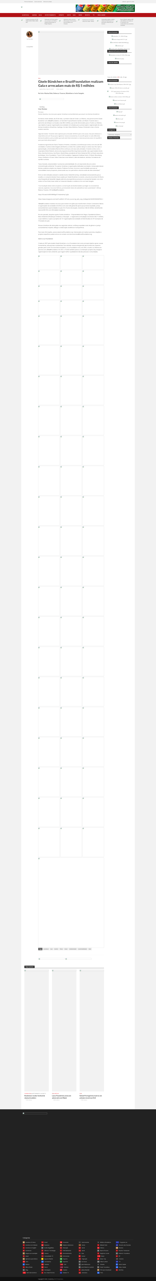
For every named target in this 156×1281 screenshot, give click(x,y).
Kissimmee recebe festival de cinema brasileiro (34, 1097)
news (66, 949)
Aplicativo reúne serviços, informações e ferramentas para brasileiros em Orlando (70, 21)
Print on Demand (28, 1)
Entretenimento (50, 15)
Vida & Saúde (101, 15)
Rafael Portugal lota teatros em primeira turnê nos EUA (91, 1097)
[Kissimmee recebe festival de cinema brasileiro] (36, 1030)
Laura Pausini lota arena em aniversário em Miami (61, 1097)
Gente (69, 15)
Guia (74, 15)
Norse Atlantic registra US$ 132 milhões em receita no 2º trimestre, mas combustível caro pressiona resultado (126, 22)
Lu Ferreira (30, 39)
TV (93, 15)
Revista (87, 15)
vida (90, 949)
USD (118, 77)
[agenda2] (51, 102)
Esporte (61, 15)
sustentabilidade (82, 949)
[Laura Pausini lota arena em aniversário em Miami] (64, 1030)
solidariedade (72, 949)
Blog (40, 15)
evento (56, 949)
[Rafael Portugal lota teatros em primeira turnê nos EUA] (92, 1030)
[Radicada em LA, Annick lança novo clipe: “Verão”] (80, 20)
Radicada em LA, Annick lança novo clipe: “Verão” (88, 20)
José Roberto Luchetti (39, 1093)
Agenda (34, 15)
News (80, 15)
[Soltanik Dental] (78, 962)
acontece (46, 949)
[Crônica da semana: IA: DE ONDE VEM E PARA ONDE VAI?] (23, 21)
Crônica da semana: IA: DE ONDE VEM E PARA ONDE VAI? (32, 21)
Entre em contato (47, 1)
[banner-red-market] (52, 962)
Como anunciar (38, 1)
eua (51, 949)
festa (61, 949)
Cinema (26, 1093)
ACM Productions (58, 1279)
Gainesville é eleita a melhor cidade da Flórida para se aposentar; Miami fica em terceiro (108, 21)
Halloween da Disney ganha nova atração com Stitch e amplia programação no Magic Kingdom (51, 21)
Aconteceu (25, 15)
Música (57, 1093)
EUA (39, 78)
